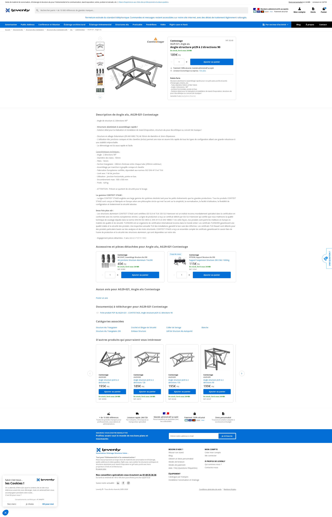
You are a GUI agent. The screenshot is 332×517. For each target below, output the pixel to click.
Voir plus (202, 71)
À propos (310, 24)
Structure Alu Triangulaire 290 (57, 30)
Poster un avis (102, 298)
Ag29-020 (102, 377)
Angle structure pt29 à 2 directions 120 (144, 381)
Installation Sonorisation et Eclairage (184, 480)
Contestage (103, 375)
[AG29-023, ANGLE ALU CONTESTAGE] (182, 359)
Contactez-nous (211, 467)
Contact (323, 24)
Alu (71, 30)
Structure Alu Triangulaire (35, 30)
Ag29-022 (137, 377)
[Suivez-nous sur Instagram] (128, 483)
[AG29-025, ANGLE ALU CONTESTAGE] (217, 359)
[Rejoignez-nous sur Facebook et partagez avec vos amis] (123, 483)
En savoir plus (101, 469)
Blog (298, 24)
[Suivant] (242, 373)
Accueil (7, 30)
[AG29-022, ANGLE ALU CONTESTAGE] (147, 359)
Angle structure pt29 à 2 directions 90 (213, 381)
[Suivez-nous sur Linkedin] (118, 483)
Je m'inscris (227, 436)
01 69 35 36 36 (149, 474)
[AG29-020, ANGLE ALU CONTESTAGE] (112, 359)
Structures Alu (122, 24)
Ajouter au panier (212, 62)
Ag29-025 (207, 377)
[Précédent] (90, 373)
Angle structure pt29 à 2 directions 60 (109, 381)
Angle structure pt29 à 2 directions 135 (178, 381)
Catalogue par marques (178, 477)
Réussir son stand (176, 452)
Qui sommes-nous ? (213, 464)
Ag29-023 (172, 377)
